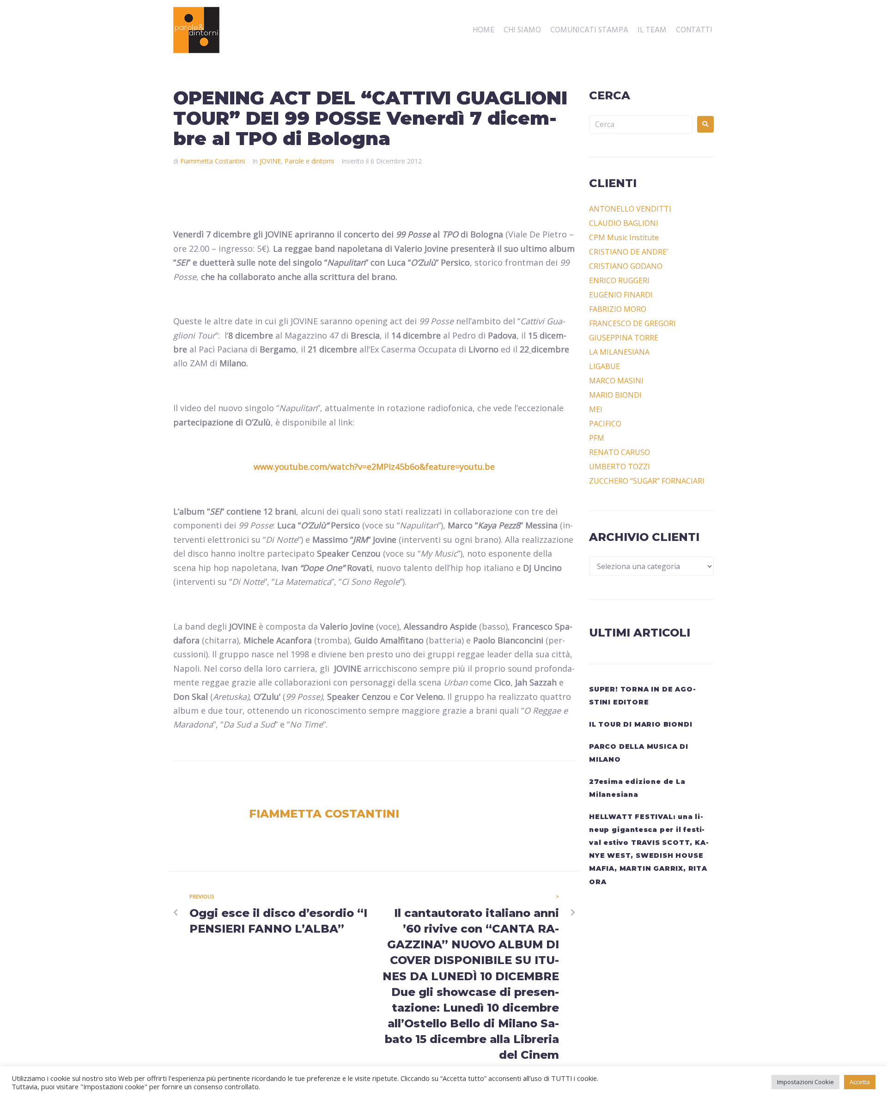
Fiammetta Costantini (212, 161)
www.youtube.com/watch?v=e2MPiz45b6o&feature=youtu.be (374, 466)
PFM (596, 438)
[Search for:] (641, 124)
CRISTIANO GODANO (625, 266)
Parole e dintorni (309, 161)
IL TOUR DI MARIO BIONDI (640, 724)
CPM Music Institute (624, 237)
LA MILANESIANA (619, 352)
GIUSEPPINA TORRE (623, 338)
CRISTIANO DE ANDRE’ (628, 252)
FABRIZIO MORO (617, 309)
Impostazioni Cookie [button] (805, 1082)
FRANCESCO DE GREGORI (632, 323)
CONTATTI (694, 30)
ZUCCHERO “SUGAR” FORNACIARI (647, 481)
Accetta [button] (860, 1082)
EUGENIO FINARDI (621, 295)
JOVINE (270, 161)
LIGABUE (604, 366)
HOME (483, 30)
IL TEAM (652, 30)
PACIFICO (605, 424)
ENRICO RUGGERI (619, 280)
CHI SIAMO (522, 30)
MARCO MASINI (616, 381)
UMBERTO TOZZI (619, 466)
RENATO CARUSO (619, 452)
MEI (595, 409)
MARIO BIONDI (615, 395)
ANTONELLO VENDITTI (630, 209)
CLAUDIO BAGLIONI (623, 223)
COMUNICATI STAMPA (589, 30)
